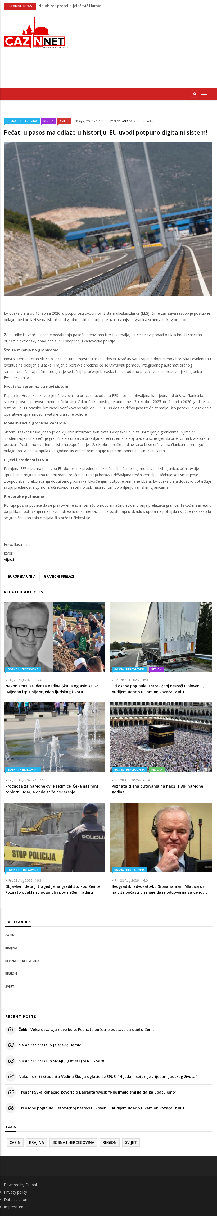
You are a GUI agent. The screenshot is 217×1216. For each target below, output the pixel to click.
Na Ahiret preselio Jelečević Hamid (50, 1045)
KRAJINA (11, 948)
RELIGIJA (156, 769)
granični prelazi (59, 576)
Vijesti (9, 559)
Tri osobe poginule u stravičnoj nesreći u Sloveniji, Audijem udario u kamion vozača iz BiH (101, 1107)
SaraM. (127, 121)
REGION (48, 121)
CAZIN (10, 935)
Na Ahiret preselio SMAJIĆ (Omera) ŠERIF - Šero (61, 1060)
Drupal (31, 1184)
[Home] (36, 32)
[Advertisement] (146, 49)
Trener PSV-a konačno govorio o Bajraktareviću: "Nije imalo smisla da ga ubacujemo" (98, 1092)
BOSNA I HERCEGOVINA (22, 121)
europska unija (21, 576)
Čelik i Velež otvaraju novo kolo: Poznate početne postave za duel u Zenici (87, 1029)
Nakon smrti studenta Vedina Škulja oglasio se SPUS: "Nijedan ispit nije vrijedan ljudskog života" (108, 1076)
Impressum (13, 1206)
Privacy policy (15, 1192)
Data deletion (15, 1199)
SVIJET (64, 121)
